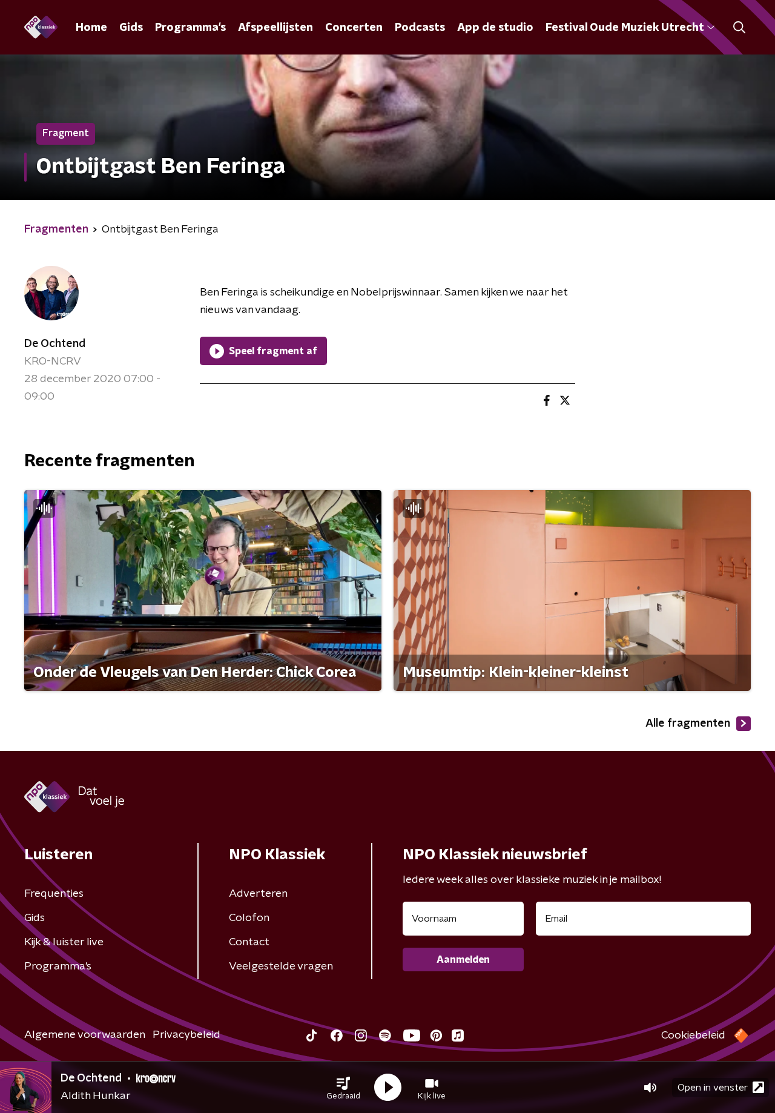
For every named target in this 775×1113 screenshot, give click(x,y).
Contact (249, 942)
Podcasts (420, 27)
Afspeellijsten (275, 27)
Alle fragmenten (687, 723)
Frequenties (54, 893)
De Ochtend (54, 344)
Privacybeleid (186, 1034)
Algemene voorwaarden (84, 1034)
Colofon (249, 918)
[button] (343, 1087)
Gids (131, 27)
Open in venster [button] (713, 1087)
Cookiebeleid (693, 1035)
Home (91, 27)
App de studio (495, 27)
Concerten (354, 27)
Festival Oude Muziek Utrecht (625, 27)
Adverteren (258, 893)
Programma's (190, 27)
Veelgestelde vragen (281, 966)
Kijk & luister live (64, 942)
